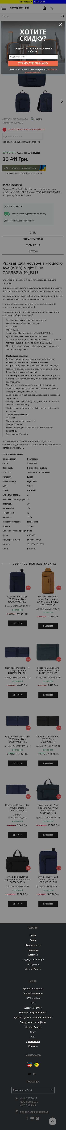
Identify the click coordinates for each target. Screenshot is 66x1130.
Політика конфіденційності (33, 1012)
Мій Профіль (33, 1055)
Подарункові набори (33, 959)
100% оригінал (33, 998)
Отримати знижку (33, 63)
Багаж (33, 940)
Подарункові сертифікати (33, 1022)
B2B (33, 1003)
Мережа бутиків (33, 969)
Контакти (33, 1046)
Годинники (33, 950)
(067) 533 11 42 (28, 1105)
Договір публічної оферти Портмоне (33, 1017)
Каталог (33, 928)
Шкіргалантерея (33, 945)
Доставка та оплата (33, 988)
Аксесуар (33, 954)
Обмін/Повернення (33, 993)
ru (34, 1074)
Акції (33, 1036)
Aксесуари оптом (33, 1008)
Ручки (33, 935)
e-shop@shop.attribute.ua (34, 1111)
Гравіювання (33, 1041)
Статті (33, 1032)
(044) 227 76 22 (28, 1098)
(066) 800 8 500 (29, 1102)
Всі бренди (33, 964)
